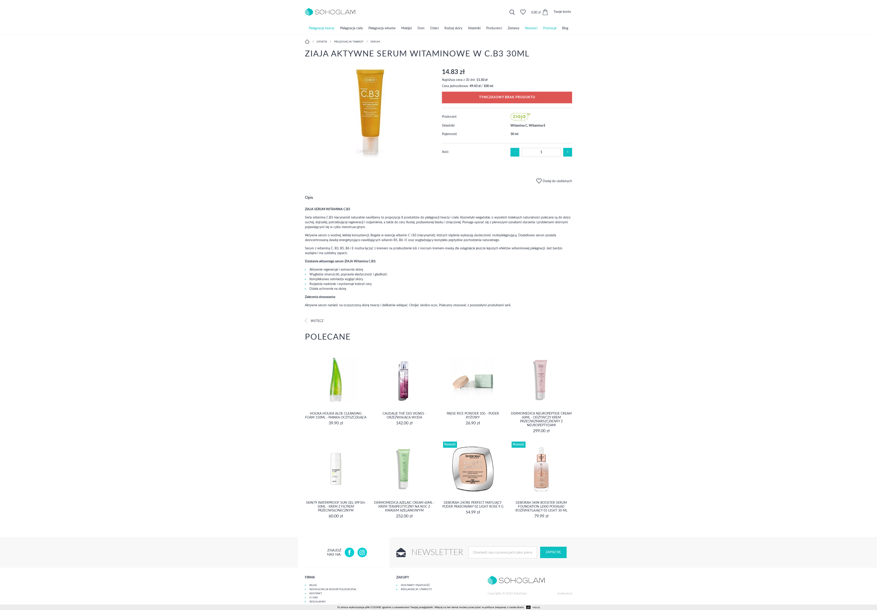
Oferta (322, 41)
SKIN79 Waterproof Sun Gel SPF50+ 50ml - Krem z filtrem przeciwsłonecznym (335, 506)
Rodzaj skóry (453, 28)
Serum (375, 41)
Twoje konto (562, 11)
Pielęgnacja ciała (351, 28)
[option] (370, 113)
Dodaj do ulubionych (557, 181)
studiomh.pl (564, 593)
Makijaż (406, 28)
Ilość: (445, 152)
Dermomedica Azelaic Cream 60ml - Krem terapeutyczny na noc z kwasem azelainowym (404, 506)
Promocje (549, 28)
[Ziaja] (520, 119)
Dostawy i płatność (415, 585)
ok (528, 607)
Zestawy (513, 28)
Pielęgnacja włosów (382, 28)
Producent (449, 116)
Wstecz (316, 321)
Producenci (494, 28)
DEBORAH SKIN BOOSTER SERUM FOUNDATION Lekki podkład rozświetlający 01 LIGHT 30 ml (541, 506)
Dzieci (434, 28)
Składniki (474, 28)
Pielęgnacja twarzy (321, 28)
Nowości (531, 28)
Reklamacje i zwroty (416, 589)
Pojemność (449, 134)
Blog (565, 28)
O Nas (313, 597)
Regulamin (317, 601)
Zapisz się (553, 552)
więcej (536, 607)
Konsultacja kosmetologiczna (332, 589)
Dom (421, 28)
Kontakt (315, 593)
